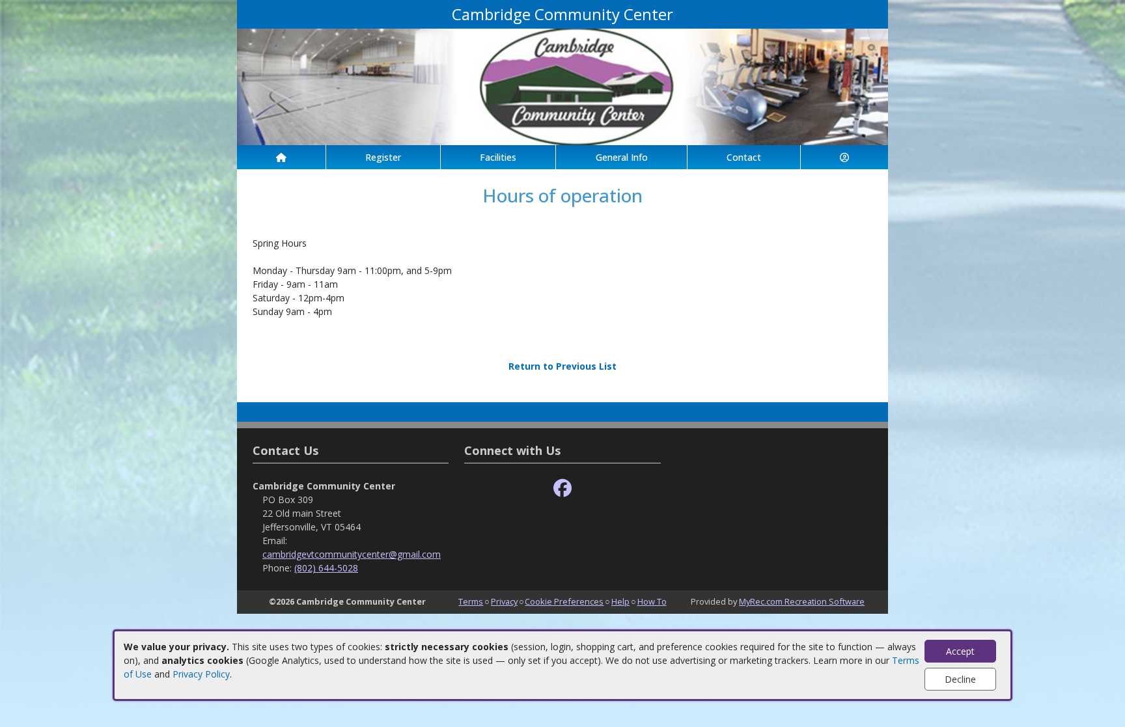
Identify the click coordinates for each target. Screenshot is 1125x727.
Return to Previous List (562, 366)
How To (652, 601)
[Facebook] (562, 488)
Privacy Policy (201, 674)
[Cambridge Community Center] (562, 85)
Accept (960, 651)
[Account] (844, 157)
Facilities (498, 157)
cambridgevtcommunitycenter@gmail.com (351, 554)
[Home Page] (281, 157)
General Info (622, 157)
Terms (470, 601)
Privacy (504, 601)
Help (620, 601)
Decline (960, 679)
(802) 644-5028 (326, 568)
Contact (744, 157)
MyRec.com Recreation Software (802, 601)
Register (383, 157)
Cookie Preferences (564, 601)
